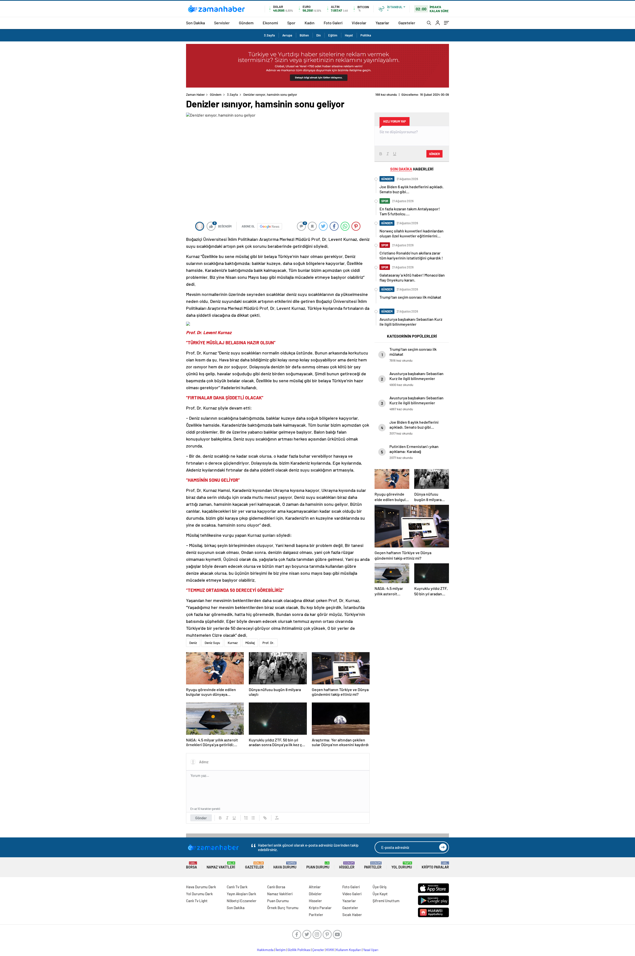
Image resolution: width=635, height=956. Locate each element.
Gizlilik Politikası (299, 950)
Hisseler (346, 865)
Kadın (310, 22)
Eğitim (332, 35)
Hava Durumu (284, 865)
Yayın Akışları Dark (241, 894)
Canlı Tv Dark (237, 887)
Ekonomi (270, 22)
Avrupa (287, 35)
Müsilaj (250, 643)
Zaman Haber (195, 94)
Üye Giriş (379, 887)
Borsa (191, 865)
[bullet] (253, 818)
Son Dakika (195, 22)
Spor (291, 22)
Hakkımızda (265, 950)
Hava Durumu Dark (201, 887)
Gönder (201, 818)
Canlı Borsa (276, 887)
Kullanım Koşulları (348, 950)
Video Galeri (351, 894)
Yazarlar (382, 22)
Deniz (193, 643)
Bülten (304, 35)
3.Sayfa (269, 35)
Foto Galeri (333, 22)
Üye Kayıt (380, 894)
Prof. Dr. (268, 643)
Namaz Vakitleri (221, 865)
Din (318, 35)
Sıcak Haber (352, 914)
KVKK (330, 950)
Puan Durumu (317, 865)
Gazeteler (406, 22)
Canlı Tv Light (197, 900)
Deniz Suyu (212, 643)
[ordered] (246, 818)
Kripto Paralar (435, 865)
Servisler (222, 22)
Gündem (246, 22)
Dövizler (315, 894)
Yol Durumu (401, 865)
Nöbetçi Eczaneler (241, 900)
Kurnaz (233, 643)
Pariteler (372, 865)
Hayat (349, 35)
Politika (365, 35)
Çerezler (318, 950)
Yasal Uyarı (370, 950)
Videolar (359, 22)
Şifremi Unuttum (386, 900)
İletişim (281, 950)
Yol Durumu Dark (199, 894)
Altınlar (315, 887)
